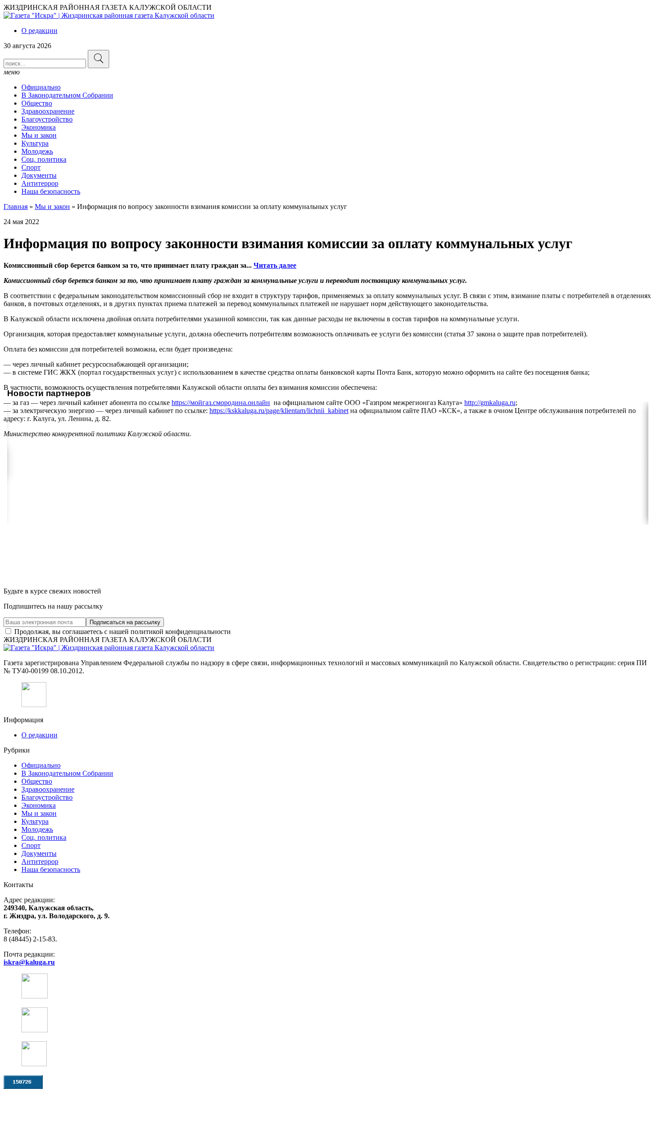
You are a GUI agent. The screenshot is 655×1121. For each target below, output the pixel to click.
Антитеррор (39, 183)
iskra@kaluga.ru (29, 962)
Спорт (31, 167)
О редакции (39, 30)
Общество (36, 103)
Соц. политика (43, 159)
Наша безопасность (50, 191)
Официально (41, 87)
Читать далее (275, 265)
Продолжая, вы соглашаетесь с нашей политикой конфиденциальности (121, 631)
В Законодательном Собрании (67, 95)
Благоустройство (47, 119)
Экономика (38, 127)
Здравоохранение (47, 111)
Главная (16, 206)
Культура (35, 143)
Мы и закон (39, 135)
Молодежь (37, 151)
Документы (39, 175)
